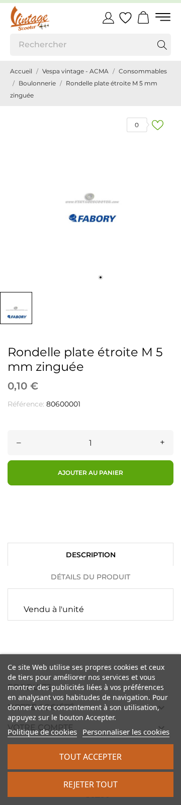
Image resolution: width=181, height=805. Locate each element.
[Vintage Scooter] (42, 18)
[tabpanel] (90, 196)
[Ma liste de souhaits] (125, 18)
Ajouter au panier (90, 472)
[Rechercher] (162, 45)
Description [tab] (91, 554)
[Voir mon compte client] (108, 18)
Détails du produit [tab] (90, 576)
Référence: (26, 404)
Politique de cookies (42, 732)
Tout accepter (90, 756)
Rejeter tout (90, 784)
